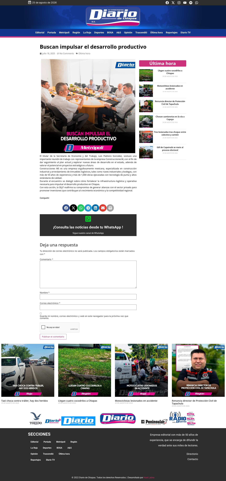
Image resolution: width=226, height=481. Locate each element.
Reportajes (171, 32)
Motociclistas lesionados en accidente (170, 87)
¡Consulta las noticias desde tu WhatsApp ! (88, 227)
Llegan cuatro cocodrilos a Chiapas (170, 72)
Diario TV (186, 32)
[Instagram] (179, 2)
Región (76, 32)
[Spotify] (190, 2)
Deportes (99, 32)
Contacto (192, 459)
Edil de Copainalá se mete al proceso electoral (170, 148)
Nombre (44, 293)
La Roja (87, 32)
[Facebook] (167, 2)
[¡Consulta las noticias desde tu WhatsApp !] (88, 219)
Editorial (39, 32)
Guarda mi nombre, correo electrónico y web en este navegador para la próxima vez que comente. (84, 317)
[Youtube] (185, 2)
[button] (66, 208)
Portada (51, 32)
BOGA (110, 32)
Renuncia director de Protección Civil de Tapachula (170, 102)
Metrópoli (64, 32)
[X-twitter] (173, 2)
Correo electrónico (50, 303)
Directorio (192, 453)
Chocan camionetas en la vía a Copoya (170, 118)
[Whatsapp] (196, 2)
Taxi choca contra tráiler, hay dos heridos (24, 400)
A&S (118, 32)
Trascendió (141, 32)
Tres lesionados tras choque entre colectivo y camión (170, 133)
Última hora (156, 32)
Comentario (46, 259)
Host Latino (149, 477)
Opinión (128, 32)
